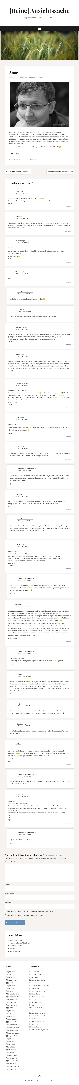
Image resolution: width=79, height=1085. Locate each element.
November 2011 (13, 997)
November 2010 (13, 1027)
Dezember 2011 (13, 994)
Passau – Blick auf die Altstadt (20, 943)
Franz (18, 494)
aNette (18, 446)
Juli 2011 (11, 1008)
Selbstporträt (32, 159)
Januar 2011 (12, 1022)
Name (7, 885)
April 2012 (11, 991)
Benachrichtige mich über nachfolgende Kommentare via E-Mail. (30, 911)
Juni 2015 (11, 972)
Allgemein (35, 972)
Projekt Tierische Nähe (39, 1016)
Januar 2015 (12, 980)
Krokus (12, 948)
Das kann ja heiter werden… (17, 172)
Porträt (40, 78)
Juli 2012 (11, 983)
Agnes (18, 794)
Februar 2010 (12, 1052)
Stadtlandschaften (38, 1021)
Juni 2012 (11, 986)
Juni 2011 (11, 1011)
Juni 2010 (11, 1041)
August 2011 (12, 1005)
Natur (34, 999)
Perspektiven (36, 1002)
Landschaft (35, 988)
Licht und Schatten (38, 991)
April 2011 (11, 1013)
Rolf (19, 310)
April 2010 (11, 1047)
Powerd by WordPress (28, 1081)
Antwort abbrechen (56, 855)
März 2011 (12, 1016)
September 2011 (13, 1002)
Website (8, 902)
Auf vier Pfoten (37, 974)
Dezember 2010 (13, 1025)
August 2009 (12, 1069)
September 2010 (13, 1033)
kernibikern (20, 327)
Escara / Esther (21, 383)
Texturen (35, 1024)
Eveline (18, 241)
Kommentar (10, 862)
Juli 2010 (11, 1039)
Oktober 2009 (13, 1064)
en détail (35, 977)
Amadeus (45, 1081)
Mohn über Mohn (16, 940)
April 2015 (11, 974)
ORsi (17, 216)
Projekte (34, 1018)
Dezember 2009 (13, 1058)
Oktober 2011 (13, 999)
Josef (17, 191)
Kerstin (18, 417)
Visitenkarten (36, 1027)
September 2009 (13, 1066)
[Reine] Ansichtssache (40, 10)
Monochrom (23, 159)
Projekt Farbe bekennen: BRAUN (60, 172)
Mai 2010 (11, 1044)
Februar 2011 (12, 1019)
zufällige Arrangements (40, 1030)
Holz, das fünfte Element (40, 986)
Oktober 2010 (13, 1030)
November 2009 (13, 1061)
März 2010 (12, 1050)
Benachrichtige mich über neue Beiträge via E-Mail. (25, 915)
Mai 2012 (11, 988)
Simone (18, 354)
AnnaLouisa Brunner (27, 78)
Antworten (68, 206)
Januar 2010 (12, 1055)
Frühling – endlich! (16, 946)
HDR (33, 983)
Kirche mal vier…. (16, 951)
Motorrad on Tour (38, 997)
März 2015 (12, 977)
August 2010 (12, 1036)
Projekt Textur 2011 (38, 1013)
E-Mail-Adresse (11, 893)
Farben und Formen (38, 980)
